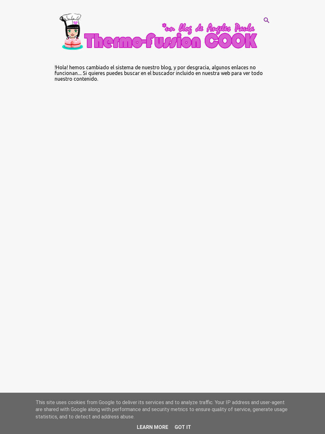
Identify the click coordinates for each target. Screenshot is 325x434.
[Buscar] (266, 20)
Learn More (152, 427)
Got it (183, 427)
